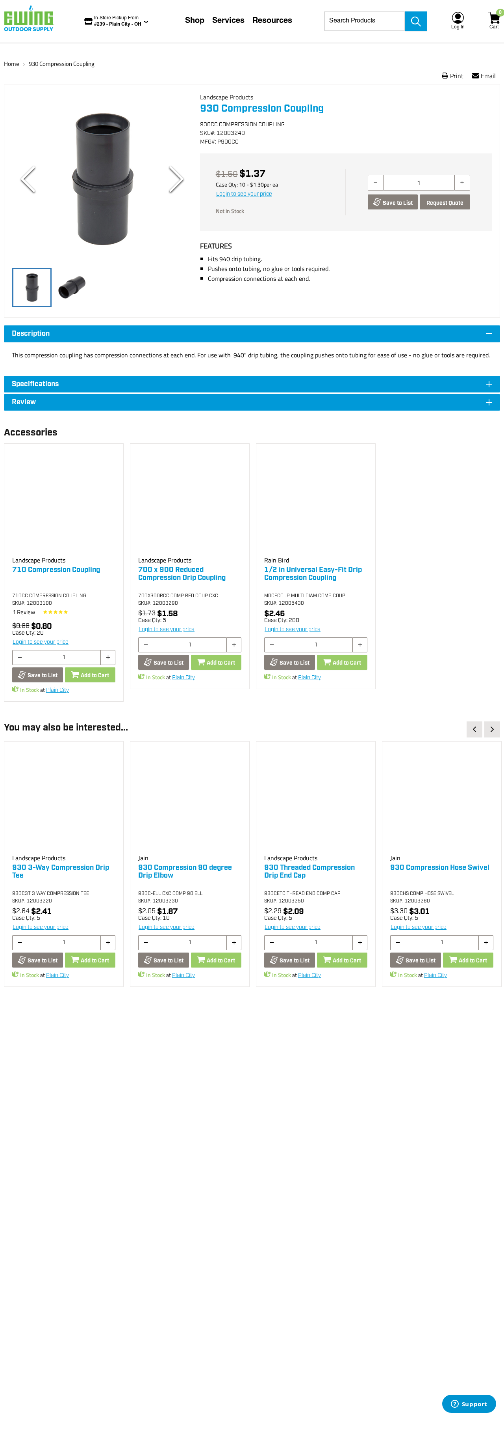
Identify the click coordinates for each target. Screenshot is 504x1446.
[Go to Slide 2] (72, 287)
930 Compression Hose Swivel (439, 867)
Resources (272, 21)
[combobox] (364, 21)
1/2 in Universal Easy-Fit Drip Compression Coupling (313, 574)
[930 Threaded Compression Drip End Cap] (315, 801)
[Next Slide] (176, 179)
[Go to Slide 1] (32, 287)
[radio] (45, 612)
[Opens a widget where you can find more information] (469, 1404)
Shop (194, 21)
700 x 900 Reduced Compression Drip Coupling (182, 574)
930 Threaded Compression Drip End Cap (309, 871)
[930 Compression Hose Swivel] (441, 801)
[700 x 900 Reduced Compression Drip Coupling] (189, 503)
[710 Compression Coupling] (63, 503)
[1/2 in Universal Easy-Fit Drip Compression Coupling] (315, 503)
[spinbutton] (419, 182)
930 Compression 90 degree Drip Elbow (185, 871)
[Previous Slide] (28, 179)
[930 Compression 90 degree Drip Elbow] (189, 801)
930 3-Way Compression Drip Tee (60, 871)
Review (24, 612)
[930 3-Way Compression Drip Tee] (63, 801)
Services (228, 21)
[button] (102, 179)
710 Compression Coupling (56, 570)
